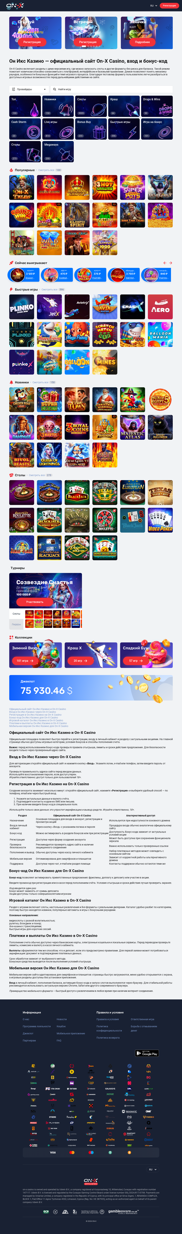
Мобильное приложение (71, 1033)
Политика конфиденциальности (109, 1028)
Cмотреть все (51, 289)
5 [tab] (96, 46)
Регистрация (169, 5)
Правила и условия (108, 1019)
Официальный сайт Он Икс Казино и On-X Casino (37, 709)
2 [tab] (88, 46)
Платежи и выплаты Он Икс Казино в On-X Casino (38, 723)
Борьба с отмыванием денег (144, 1028)
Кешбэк (61, 1026)
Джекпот (28, 1033)
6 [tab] (99, 46)
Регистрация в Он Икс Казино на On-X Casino (35, 714)
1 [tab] (84, 46)
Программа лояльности (37, 1026)
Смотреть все (48, 170)
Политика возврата (108, 1037)
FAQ (59, 1040)
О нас (26, 1019)
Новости (62, 1019)
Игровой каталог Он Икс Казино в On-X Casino (36, 720)
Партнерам (29, 1040)
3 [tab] (91, 46)
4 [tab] (94, 46)
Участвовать (34, 602)
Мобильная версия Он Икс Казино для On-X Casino (38, 726)
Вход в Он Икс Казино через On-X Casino (32, 711)
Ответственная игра (142, 1019)
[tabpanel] (35, 33)
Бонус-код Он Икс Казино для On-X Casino (33, 717)
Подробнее (142, 42)
